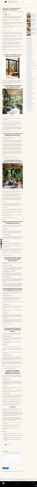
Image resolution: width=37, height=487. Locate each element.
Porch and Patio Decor (29, 93)
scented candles (19, 279)
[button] (13, 1)
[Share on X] (1, 243)
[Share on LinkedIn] (1, 245)
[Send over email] (1, 247)
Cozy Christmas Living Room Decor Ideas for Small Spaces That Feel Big (33, 20)
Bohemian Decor (29, 44)
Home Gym (28, 69)
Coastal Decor (28, 47)
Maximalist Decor (29, 81)
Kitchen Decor (28, 76)
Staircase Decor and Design (30, 103)
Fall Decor (28, 59)
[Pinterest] (31, 483)
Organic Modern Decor (30, 88)
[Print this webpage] (1, 249)
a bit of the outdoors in (7, 126)
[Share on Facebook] (1, 241)
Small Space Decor (29, 98)
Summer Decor (29, 104)
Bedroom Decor (29, 43)
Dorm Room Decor (29, 55)
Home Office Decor (29, 70)
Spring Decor (28, 102)
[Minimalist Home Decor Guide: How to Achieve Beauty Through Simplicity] (29, 29)
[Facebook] (32, 483)
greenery (15, 248)
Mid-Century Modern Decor (30, 82)
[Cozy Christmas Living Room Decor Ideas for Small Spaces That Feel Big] (29, 20)
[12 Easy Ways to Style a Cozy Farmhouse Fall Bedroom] (29, 25)
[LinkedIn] (33, 483)
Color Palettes (28, 48)
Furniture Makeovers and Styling (31, 65)
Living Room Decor (29, 80)
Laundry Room (28, 77)
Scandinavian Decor (29, 97)
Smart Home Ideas (29, 99)
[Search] (33, 2)
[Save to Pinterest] (1, 240)
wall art (10, 236)
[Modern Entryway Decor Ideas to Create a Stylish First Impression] (29, 34)
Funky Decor (28, 64)
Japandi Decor (28, 75)
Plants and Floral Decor (30, 92)
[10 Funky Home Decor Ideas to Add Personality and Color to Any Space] (29, 16)
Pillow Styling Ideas (29, 91)
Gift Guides (28, 66)
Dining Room (28, 54)
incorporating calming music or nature (10, 297)
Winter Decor (28, 110)
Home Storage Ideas (29, 71)
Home (3, 11)
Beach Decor (28, 42)
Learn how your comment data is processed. (18, 471)
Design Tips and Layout (30, 53)
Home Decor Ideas (7, 11)
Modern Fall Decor (29, 86)
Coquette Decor (29, 49)
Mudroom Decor (29, 87)
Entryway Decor (29, 58)
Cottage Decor (28, 50)
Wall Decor (28, 108)
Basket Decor (28, 39)
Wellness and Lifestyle (29, 109)
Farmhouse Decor (29, 60)
